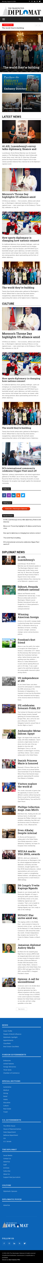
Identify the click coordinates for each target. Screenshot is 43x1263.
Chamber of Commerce (11, 1073)
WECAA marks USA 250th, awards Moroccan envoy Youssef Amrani (29, 855)
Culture (6, 1106)
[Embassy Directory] (21, 83)
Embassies (7, 1061)
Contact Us (7, 1159)
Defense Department (10, 1135)
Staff (5, 1165)
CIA (4, 1138)
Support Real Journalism (11, 1177)
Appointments (8, 1040)
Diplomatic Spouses (10, 1191)
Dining (5, 1093)
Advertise (6, 1162)
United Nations (8, 1064)
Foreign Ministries (9, 1067)
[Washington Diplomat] (21, 10)
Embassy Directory (15, 88)
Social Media (7, 1155)
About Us (6, 1174)
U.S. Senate (7, 1141)
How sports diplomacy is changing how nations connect (20, 239)
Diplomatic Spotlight (10, 1037)
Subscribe (28, 108)
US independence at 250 (28, 679)
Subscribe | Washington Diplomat (16, 508)
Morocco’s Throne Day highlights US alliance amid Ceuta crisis (18, 197)
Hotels (5, 1099)
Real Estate (7, 1109)
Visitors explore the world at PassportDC (27, 786)
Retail (5, 1096)
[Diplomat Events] (11, 102)
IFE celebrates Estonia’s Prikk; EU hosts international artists (29, 709)
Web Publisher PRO (14, 1260)
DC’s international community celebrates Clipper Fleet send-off (19, 469)
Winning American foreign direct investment (28, 617)
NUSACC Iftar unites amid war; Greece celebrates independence (28, 919)
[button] (40, 19)
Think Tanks (7, 1070)
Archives (6, 1168)
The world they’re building (17, 28)
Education (6, 1103)
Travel (5, 1112)
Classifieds (7, 1043)
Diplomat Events (11, 108)
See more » (21, 1009)
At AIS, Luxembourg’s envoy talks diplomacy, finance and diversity (19, 149)
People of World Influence (12, 1034)
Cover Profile (7, 1031)
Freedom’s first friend (26, 641)
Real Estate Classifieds (11, 1047)
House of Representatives (12, 1129)
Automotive (7, 1087)
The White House (9, 1126)
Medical (6, 1090)
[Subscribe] (31, 102)
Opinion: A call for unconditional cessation (28, 982)
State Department (9, 1132)
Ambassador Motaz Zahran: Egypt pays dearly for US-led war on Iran (29, 735)
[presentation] (36, 25)
